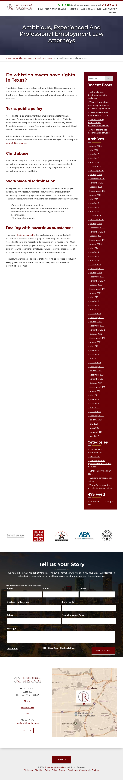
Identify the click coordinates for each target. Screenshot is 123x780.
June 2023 (94, 301)
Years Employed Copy (73, 615)
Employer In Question (18, 602)
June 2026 (94, 154)
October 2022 (95, 334)
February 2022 (96, 366)
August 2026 (95, 146)
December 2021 (97, 374)
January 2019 (95, 432)
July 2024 (93, 248)
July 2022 (93, 346)
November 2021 (97, 378)
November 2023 (97, 280)
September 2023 (97, 289)
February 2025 (96, 219)
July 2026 (93, 150)
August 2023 (95, 293)
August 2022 (95, 342)
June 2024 (94, 252)
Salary (10, 615)
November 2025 (97, 182)
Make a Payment (110, 9)
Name (10, 588)
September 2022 (97, 338)
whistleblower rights (25, 234)
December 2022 (97, 325)
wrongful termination (16, 143)
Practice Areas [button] (59, 9)
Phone (83, 588)
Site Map (39, 770)
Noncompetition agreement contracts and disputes (99, 463)
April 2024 (94, 260)
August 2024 (95, 244)
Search (109, 78)
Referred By (68, 602)
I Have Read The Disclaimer (61, 648)
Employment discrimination (95, 451)
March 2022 (95, 362)
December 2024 (97, 227)
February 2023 (96, 317)
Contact (113, 13)
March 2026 (95, 166)
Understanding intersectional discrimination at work (98, 122)
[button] (120, 777)
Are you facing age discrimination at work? (99, 131)
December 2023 (97, 276)
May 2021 (94, 403)
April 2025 (94, 211)
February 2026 (96, 170)
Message (11, 628)
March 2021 (95, 411)
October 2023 (95, 284)
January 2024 (95, 272)
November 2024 (97, 231)
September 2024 (97, 240)
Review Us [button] (61, 759)
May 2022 (94, 354)
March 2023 (95, 313)
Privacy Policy (51, 770)
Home (40, 9)
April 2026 (94, 162)
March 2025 (95, 215)
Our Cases (90, 9)
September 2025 (97, 191)
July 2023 (93, 297)
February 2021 (96, 415)
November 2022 (97, 329)
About (48, 9)
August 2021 (95, 391)
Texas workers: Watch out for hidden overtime (99, 114)
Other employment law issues (99, 472)
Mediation (74, 9)
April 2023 (94, 309)
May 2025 (94, 207)
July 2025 (93, 199)
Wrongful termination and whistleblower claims (100, 487)
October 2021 (95, 383)
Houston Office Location (27, 722)
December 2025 (97, 178)
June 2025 (94, 203)
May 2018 (94, 436)
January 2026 (95, 174)
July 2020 (93, 423)
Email (47, 588)
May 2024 (94, 256)
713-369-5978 (109, 4)
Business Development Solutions (74, 770)
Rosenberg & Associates (56, 767)
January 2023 (95, 321)
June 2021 (94, 399)
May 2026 (94, 158)
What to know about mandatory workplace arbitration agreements (99, 105)
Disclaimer (12, 648)
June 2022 (94, 350)
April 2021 (94, 407)
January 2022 (95, 370)
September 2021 (97, 387)
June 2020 (94, 427)
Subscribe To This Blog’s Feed (100, 503)
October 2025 (95, 186)
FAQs (83, 9)
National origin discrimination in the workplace (97, 94)
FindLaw (95, 770)
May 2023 (94, 305)
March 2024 (95, 264)
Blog (99, 9)
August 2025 (95, 195)
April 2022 (94, 358)
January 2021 (95, 419)
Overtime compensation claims (100, 479)
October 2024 (95, 235)
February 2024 (96, 268)
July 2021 (93, 395)
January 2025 (95, 223)
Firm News (94, 456)
